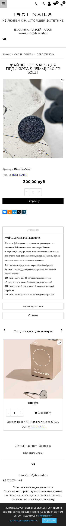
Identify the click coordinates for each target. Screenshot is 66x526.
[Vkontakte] (4, 39)
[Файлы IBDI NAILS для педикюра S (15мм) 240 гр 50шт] (33, 118)
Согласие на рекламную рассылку (33, 499)
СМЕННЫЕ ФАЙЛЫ (23, 54)
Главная (6, 54)
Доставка (45, 445)
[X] (19, 212)
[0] (55, 4)
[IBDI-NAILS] (33, 17)
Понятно (49, 520)
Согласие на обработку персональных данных (33, 491)
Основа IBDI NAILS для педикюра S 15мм (33, 422)
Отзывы (33, 315)
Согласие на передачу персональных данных (33, 495)
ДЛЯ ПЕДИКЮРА (45, 54)
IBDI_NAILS (19, 175)
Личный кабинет (26, 445)
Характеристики (33, 306)
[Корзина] (62, 4)
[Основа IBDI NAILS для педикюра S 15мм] (33, 369)
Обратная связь (33, 453)
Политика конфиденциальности (33, 487)
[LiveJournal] (24, 212)
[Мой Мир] (14, 212)
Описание (33, 229)
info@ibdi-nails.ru (37, 33)
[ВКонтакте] (4, 212)
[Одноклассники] (9, 212)
